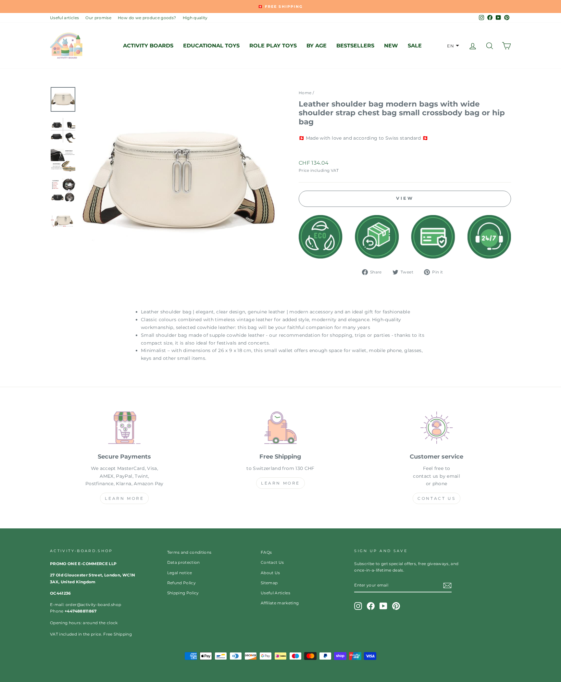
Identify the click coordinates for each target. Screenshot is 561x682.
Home (305, 92)
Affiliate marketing (280, 602)
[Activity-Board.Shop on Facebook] (371, 606)
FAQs (266, 552)
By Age (316, 46)
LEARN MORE (124, 498)
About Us (270, 572)
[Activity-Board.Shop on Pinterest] (396, 606)
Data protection (183, 562)
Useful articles (64, 17)
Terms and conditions (189, 552)
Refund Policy (181, 582)
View (405, 198)
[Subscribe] (447, 585)
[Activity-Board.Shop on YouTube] (383, 606)
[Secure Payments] (124, 429)
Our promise (98, 17)
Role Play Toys (273, 46)
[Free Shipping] (280, 429)
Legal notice (179, 572)
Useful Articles (275, 592)
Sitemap (269, 582)
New (391, 46)
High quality (195, 17)
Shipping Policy (183, 592)
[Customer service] (436, 429)
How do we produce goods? (147, 17)
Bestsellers (355, 46)
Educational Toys (211, 46)
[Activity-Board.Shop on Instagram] (358, 606)
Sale (415, 46)
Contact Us (436, 498)
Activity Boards (148, 46)
